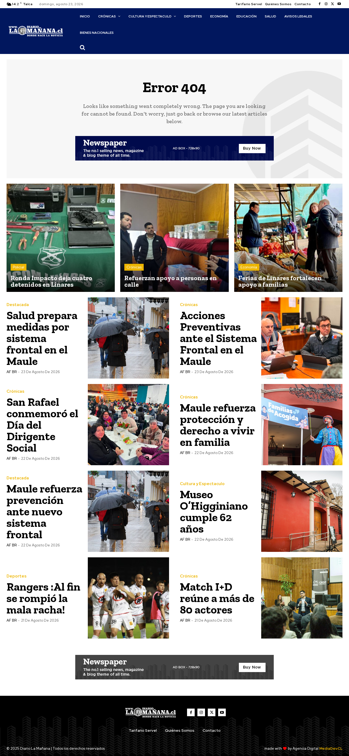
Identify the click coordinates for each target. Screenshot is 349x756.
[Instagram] (326, 4)
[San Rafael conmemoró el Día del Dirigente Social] (128, 424)
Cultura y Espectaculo (202, 484)
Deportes (16, 576)
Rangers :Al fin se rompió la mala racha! (43, 598)
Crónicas (134, 267)
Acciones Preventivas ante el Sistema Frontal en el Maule (218, 338)
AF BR (12, 372)
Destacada (18, 305)
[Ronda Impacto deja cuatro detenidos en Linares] (61, 238)
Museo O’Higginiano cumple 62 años (214, 511)
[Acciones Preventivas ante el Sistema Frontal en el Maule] (301, 338)
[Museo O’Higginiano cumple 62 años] (301, 511)
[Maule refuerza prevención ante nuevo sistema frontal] (128, 511)
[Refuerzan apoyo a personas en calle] (174, 238)
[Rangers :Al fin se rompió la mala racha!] (128, 598)
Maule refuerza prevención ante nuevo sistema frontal (44, 511)
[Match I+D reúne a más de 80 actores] (301, 598)
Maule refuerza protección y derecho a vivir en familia (218, 425)
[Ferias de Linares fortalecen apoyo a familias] (288, 238)
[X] (332, 4)
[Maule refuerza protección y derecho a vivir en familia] (301, 424)
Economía (248, 267)
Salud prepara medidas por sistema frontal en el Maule (42, 338)
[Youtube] (339, 4)
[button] (82, 47)
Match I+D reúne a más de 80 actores (217, 598)
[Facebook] (319, 4)
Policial (18, 267)
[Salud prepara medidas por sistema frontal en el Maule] (128, 338)
